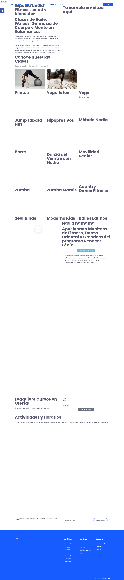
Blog (81, 553)
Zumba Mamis (62, 190)
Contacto (108, 4)
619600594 (99, 549)
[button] (38, 229)
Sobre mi (53, 4)
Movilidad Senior (89, 154)
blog (61, 4)
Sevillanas (25, 218)
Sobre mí (82, 547)
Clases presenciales (25, 4)
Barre (20, 152)
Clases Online (41, 4)
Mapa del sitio (68, 544)
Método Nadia (93, 120)
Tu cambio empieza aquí (83, 10)
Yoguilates (58, 92)
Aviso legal (67, 553)
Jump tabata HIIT (28, 122)
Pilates (22, 92)
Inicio (13, 4)
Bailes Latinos (93, 218)
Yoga (84, 93)
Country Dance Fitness (93, 189)
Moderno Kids (61, 218)
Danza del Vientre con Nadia (59, 158)
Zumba (22, 190)
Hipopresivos (60, 120)
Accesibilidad (67, 561)
